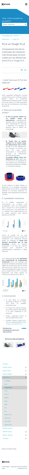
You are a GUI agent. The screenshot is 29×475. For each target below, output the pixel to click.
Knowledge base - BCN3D (10, 35)
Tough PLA (15, 39)
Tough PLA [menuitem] (8, 387)
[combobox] (13, 24)
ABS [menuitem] (6, 404)
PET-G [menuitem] (7, 394)
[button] (25, 367)
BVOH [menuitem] (6, 398)
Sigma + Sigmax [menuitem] (8, 435)
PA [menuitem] (5, 411)
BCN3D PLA (18, 324)
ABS (17, 159)
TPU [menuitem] (6, 391)
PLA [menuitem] (6, 384)
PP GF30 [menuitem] (7, 418)
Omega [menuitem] (5, 364)
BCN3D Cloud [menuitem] (7, 431)
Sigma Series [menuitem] (7, 370)
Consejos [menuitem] (7, 381)
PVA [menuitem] (6, 401)
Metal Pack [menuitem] (8, 425)
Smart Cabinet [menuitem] (7, 374)
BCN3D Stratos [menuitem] (7, 428)
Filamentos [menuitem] (6, 377)
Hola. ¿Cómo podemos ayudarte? (12, 19)
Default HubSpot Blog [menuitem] (9, 449)
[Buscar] (25, 24)
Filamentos (5, 39)
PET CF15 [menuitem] (7, 421)
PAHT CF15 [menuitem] (8, 414)
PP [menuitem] (5, 408)
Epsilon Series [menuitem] (7, 367)
